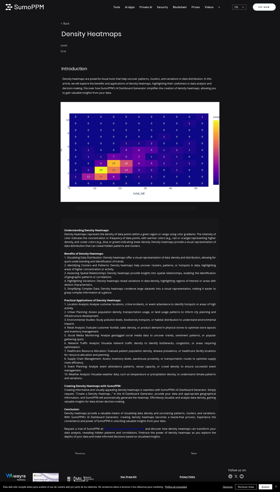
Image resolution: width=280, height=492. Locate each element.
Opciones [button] (228, 486)
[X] (236, 476)
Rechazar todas (246, 486)
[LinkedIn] (230, 476)
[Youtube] (242, 476)
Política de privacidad (176, 486)
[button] (116, 7)
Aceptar (265, 486)
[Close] (276, 486)
